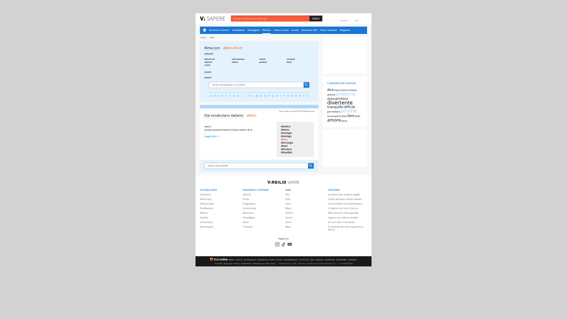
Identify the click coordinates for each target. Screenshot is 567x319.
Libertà (247, 194)
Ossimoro (205, 194)
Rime (212, 37)
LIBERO (231, 260)
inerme (330, 116)
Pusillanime (206, 208)
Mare (288, 208)
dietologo (286, 136)
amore (334, 120)
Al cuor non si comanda (341, 222)
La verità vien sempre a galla (344, 194)
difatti (284, 146)
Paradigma (249, 217)
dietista (285, 129)
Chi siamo (218, 264)
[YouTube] (290, 244)
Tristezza (247, 226)
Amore (289, 212)
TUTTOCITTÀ (303, 260)
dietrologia (287, 142)
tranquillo (335, 106)
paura (344, 120)
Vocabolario (238, 30)
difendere (286, 149)
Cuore (288, 217)
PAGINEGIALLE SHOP (265, 260)
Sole (287, 199)
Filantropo (205, 199)
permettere (333, 111)
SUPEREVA (352, 260)
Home (204, 30)
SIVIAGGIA (319, 260)
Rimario (266, 30)
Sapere (216, 18)
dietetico (286, 126)
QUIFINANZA (330, 260)
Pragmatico (249, 203)
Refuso (204, 212)
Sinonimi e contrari (219, 30)
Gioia (246, 222)
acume (348, 110)
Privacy (236, 264)
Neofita (204, 217)
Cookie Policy (246, 264)
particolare (341, 116)
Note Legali (228, 264)
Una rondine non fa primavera (345, 203)
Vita (287, 194)
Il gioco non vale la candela (343, 217)
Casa (288, 203)
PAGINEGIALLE (250, 260)
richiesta (352, 90)
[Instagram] (277, 244)
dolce (331, 99)
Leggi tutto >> (212, 136)
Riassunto (248, 212)
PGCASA (279, 260)
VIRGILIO (239, 260)
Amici (288, 222)
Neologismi (253, 30)
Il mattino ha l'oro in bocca (343, 208)
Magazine (345, 30)
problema (345, 94)
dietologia (286, 133)
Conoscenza (249, 208)
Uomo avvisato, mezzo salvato (345, 199)
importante (340, 90)
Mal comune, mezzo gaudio (343, 212)
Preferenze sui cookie (261, 264)
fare (351, 115)
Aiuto (273, 264)
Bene (288, 226)
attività (331, 94)
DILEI (312, 260)
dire (330, 89)
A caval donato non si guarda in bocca (345, 228)
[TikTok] (283, 244)
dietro (284, 139)
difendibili (286, 152)
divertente (340, 102)
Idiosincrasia (207, 203)
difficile (349, 106)
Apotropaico (207, 226)
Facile (246, 199)
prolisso (341, 98)
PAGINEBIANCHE (290, 260)
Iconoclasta (206, 222)
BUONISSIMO (341, 260)
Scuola (295, 30)
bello (357, 116)
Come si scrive (281, 30)
